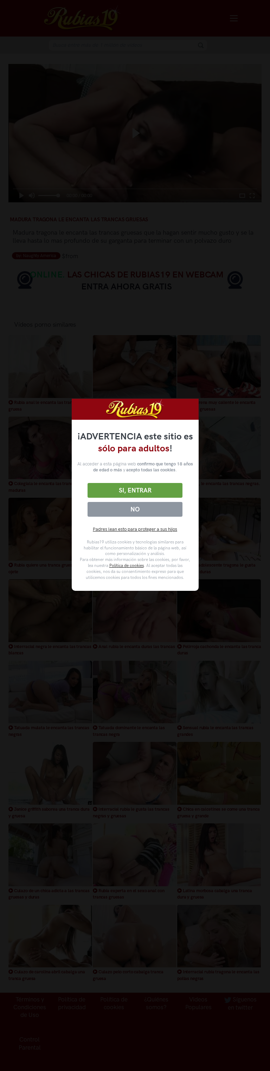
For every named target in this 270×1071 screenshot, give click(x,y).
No (135, 509)
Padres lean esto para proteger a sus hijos (135, 529)
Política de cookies (126, 565)
